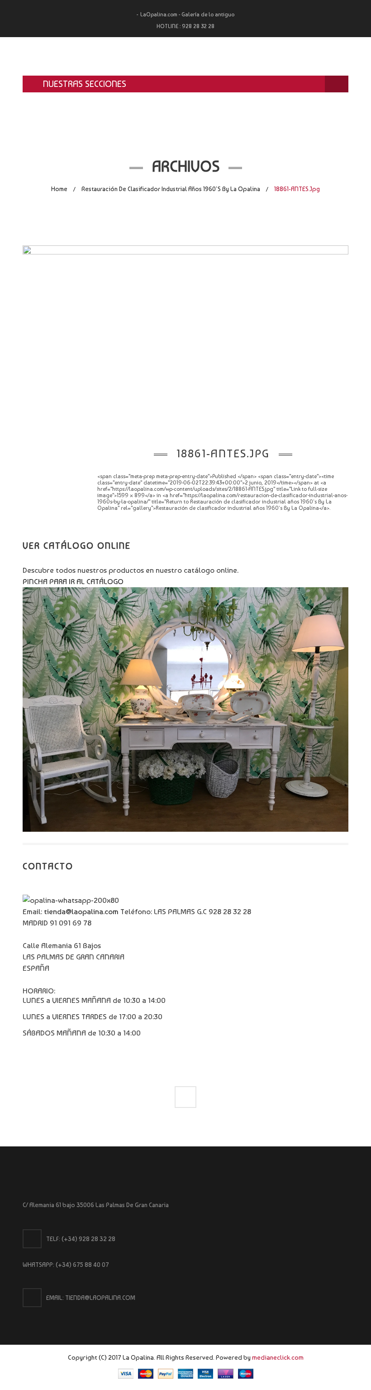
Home (59, 188)
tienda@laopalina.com (81, 911)
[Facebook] (185, 1097)
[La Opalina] (185, 56)
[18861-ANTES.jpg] (185, 336)
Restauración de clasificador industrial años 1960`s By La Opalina (170, 188)
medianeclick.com (278, 1357)
